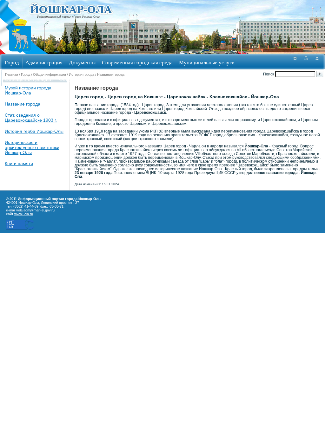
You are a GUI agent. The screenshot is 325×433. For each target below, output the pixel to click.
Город (12, 62)
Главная (11, 74)
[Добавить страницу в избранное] (295, 61)
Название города (22, 104)
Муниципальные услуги (207, 62)
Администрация (44, 62)
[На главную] (20, 51)
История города (81, 74)
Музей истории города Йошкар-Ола (28, 90)
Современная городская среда (137, 62)
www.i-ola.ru (23, 214)
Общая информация (49, 74)
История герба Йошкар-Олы (34, 131)
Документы (82, 62)
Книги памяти (19, 163)
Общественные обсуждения (91, 78)
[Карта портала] (317, 61)
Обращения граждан (29, 78)
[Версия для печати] (306, 61)
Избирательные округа (156, 78)
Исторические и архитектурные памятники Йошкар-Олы (32, 147)
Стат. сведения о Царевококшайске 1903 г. (31, 118)
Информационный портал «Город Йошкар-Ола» (68, 16)
